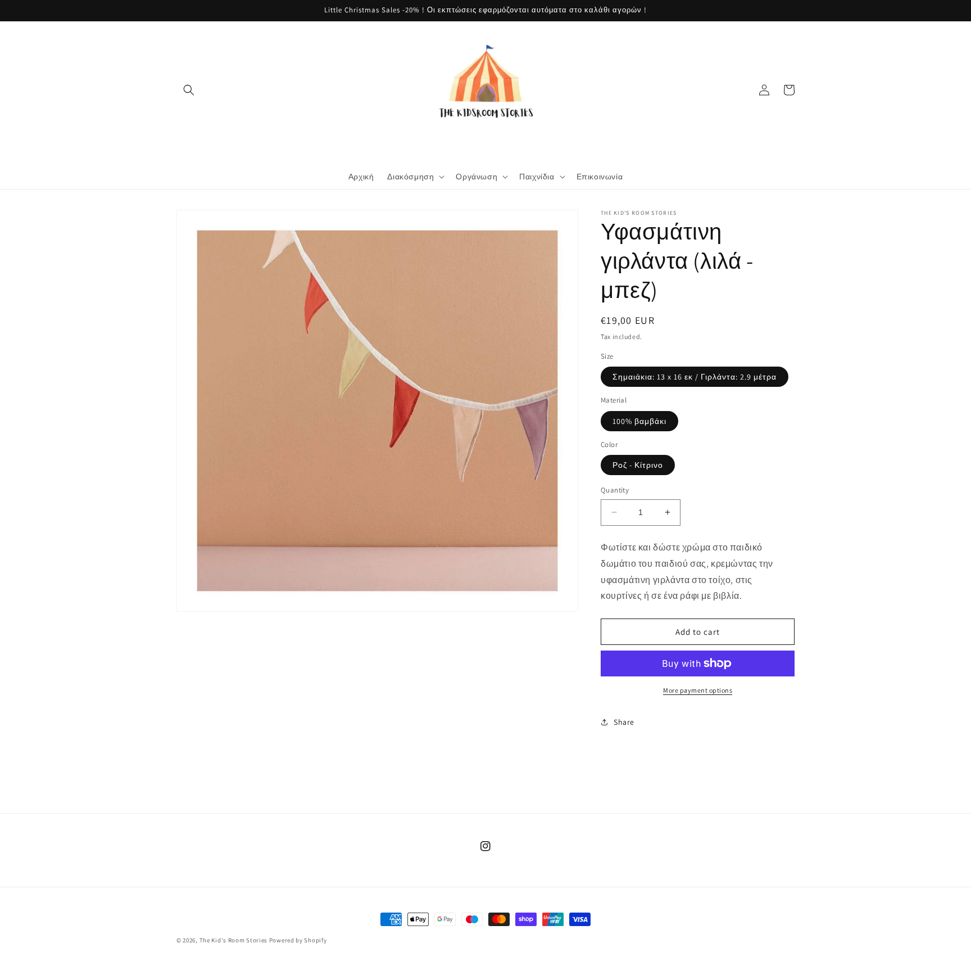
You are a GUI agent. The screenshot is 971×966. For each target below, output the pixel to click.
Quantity (615, 490)
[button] (188, 90)
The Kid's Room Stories (233, 940)
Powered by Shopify (298, 940)
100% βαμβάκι (639, 421)
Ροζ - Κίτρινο (637, 465)
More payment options (697, 690)
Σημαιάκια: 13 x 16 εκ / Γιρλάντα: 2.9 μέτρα (694, 377)
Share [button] (624, 722)
